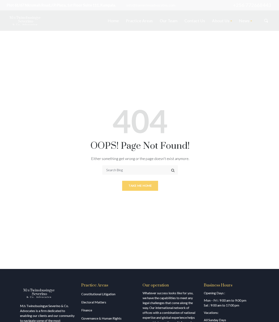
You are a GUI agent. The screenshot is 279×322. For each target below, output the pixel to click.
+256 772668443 (252, 5)
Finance (86, 310)
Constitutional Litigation (98, 294)
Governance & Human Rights (101, 318)
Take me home (140, 186)
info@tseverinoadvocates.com (150, 5)
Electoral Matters (93, 302)
